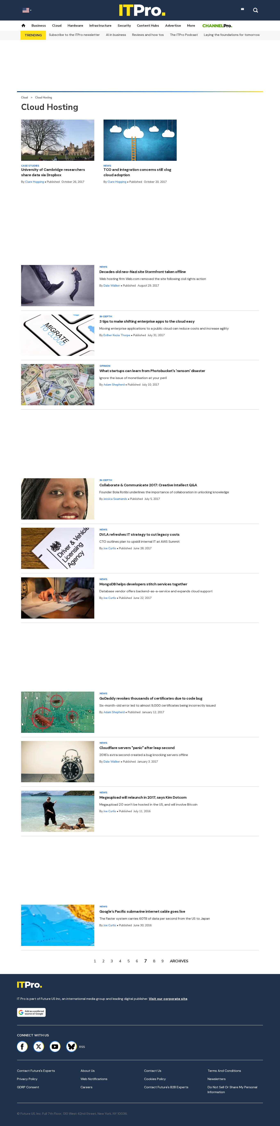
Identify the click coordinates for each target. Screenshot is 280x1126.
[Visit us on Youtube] (55, 1046)
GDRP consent (28, 1087)
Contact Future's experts (36, 1071)
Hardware (75, 25)
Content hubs (148, 25)
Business (39, 25)
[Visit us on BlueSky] (69, 1046)
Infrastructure (100, 25)
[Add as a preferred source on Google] (31, 1012)
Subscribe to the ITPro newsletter (74, 35)
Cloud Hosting (43, 97)
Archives (179, 961)
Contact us (152, 1071)
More (191, 25)
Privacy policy (27, 1079)
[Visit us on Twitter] (38, 1046)
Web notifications (94, 1079)
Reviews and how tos (148, 35)
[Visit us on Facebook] (22, 1046)
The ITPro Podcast (184, 35)
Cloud (56, 25)
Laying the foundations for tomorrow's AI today (240, 35)
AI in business (116, 35)
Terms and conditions (224, 1071)
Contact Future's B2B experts (166, 1087)
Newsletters (217, 1079)
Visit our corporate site (168, 999)
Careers (86, 1087)
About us (88, 1071)
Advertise (173, 25)
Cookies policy (155, 1079)
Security (124, 25)
